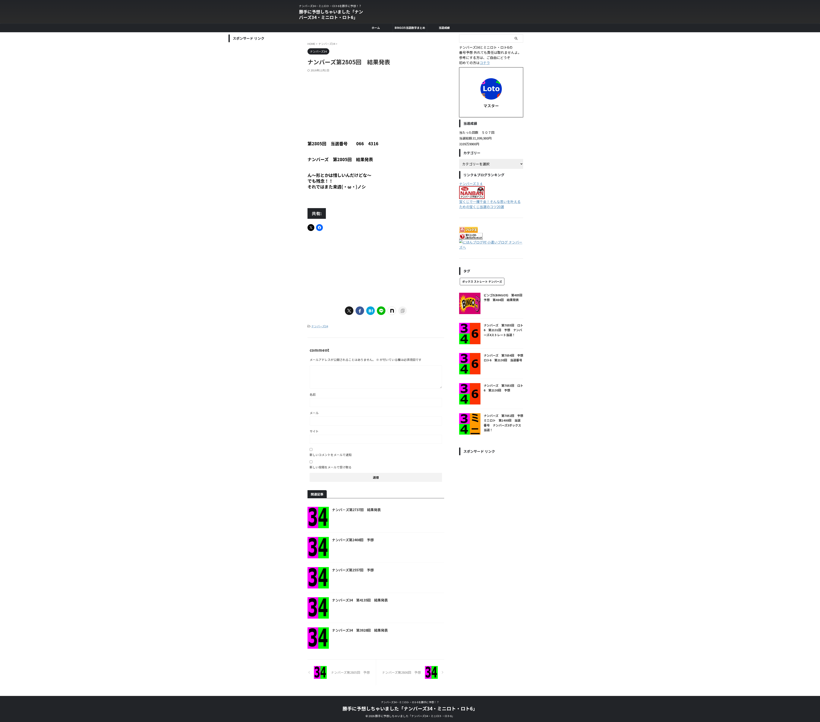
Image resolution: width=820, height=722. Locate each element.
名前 (313, 394)
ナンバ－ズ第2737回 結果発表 (356, 509)
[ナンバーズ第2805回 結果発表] (370, 310)
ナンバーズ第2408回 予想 (353, 539)
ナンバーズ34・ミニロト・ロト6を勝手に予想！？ (410, 702)
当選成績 (444, 28)
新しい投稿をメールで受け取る (330, 467)
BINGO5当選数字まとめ (410, 28)
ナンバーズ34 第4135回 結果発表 (360, 600)
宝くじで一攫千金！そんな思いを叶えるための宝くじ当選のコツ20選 (490, 204)
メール (314, 413)
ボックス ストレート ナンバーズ (482, 281)
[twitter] (349, 310)
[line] (381, 310)
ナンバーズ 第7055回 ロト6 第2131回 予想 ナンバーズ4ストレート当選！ (503, 330)
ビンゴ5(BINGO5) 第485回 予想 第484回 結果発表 (504, 297)
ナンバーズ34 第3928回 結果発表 (360, 630)
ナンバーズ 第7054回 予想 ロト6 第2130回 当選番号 (505, 357)
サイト (314, 431)
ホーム (376, 28)
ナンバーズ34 (319, 326)
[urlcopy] (402, 310)
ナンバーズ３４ (471, 183)
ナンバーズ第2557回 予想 (353, 569)
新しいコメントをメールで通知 (330, 455)
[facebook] (360, 310)
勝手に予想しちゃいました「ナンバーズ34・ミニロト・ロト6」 (331, 14)
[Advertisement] (376, 104)
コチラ (485, 62)
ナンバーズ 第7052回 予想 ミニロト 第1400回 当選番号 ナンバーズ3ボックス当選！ (505, 422)
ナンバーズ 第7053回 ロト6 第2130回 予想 (503, 388)
